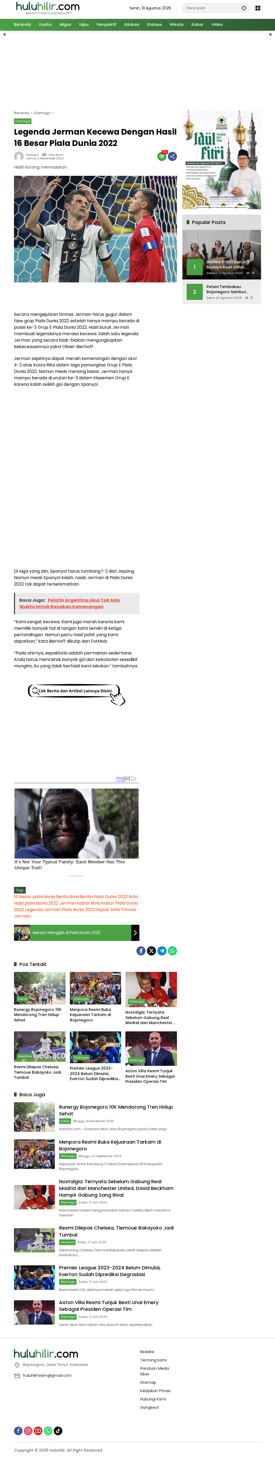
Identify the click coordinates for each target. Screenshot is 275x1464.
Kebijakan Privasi (155, 1390)
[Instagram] (28, 1431)
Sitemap (148, 1382)
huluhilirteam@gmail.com (47, 1375)
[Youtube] (38, 1431)
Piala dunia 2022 (78, 909)
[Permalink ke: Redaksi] (20, 156)
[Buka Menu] (258, 8)
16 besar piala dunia (34, 897)
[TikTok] (58, 1431)
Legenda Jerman (43, 909)
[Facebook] (141, 950)
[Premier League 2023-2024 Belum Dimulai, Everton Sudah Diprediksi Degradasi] (95, 1047)
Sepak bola (108, 909)
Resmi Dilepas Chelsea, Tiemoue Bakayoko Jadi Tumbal (37, 1072)
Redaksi (32, 154)
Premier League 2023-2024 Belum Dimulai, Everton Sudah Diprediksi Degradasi (94, 1074)
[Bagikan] (172, 156)
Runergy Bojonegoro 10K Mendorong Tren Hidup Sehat (37, 1015)
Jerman (67, 903)
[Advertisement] (144, 69)
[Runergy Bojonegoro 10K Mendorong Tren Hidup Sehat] (40, 988)
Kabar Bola (88, 903)
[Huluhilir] (47, 7)
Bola (133, 897)
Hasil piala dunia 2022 (36, 903)
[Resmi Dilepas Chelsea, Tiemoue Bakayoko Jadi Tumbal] (40, 1046)
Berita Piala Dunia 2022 (104, 897)
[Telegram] (162, 950)
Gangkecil (149, 1407)
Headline (25, 1056)
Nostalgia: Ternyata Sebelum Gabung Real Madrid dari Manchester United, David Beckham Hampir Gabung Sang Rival (148, 1018)
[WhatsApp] (172, 950)
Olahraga (22, 121)
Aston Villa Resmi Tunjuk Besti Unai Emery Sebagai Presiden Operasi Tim (150, 1076)
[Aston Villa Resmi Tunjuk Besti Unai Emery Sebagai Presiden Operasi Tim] (151, 1048)
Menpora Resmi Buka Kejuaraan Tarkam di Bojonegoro (90, 1015)
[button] (243, 7)
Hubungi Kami (153, 1399)
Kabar (22, 999)
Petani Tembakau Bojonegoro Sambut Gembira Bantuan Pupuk (230, 289)
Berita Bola (67, 897)
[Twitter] (151, 950)
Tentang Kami (153, 1360)
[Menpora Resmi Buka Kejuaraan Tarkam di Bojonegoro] (95, 988)
